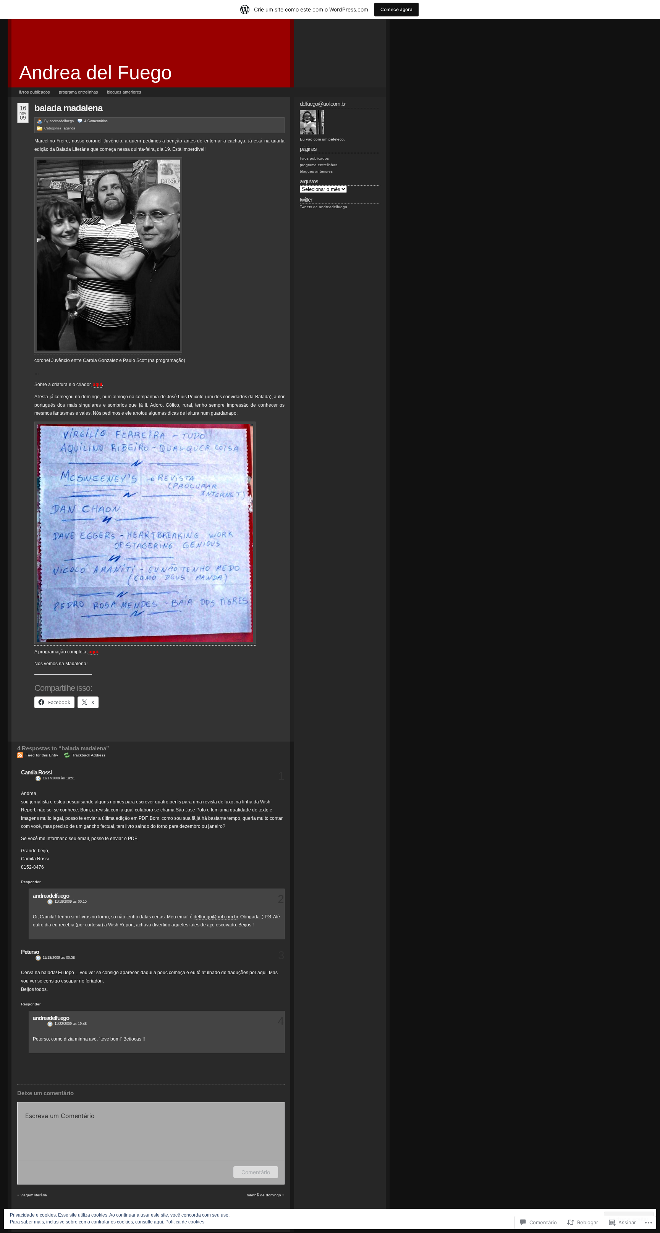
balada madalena (68, 108)
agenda (69, 128)
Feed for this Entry (42, 755)
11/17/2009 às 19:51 (59, 778)
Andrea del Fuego (95, 72)
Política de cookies (184, 1222)
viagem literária (34, 1195)
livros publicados (34, 92)
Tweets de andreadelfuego (323, 207)
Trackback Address (88, 755)
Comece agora (396, 9)
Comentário (255, 1172)
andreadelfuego (62, 121)
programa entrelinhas (78, 92)
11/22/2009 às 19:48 (71, 1024)
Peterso (30, 952)
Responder (30, 882)
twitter (306, 199)
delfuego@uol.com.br (216, 916)
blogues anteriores (124, 92)
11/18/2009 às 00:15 (71, 901)
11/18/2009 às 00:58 (59, 958)
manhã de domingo (264, 1195)
